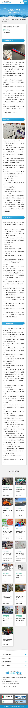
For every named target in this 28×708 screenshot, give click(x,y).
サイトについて (5, 686)
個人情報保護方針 (12, 686)
